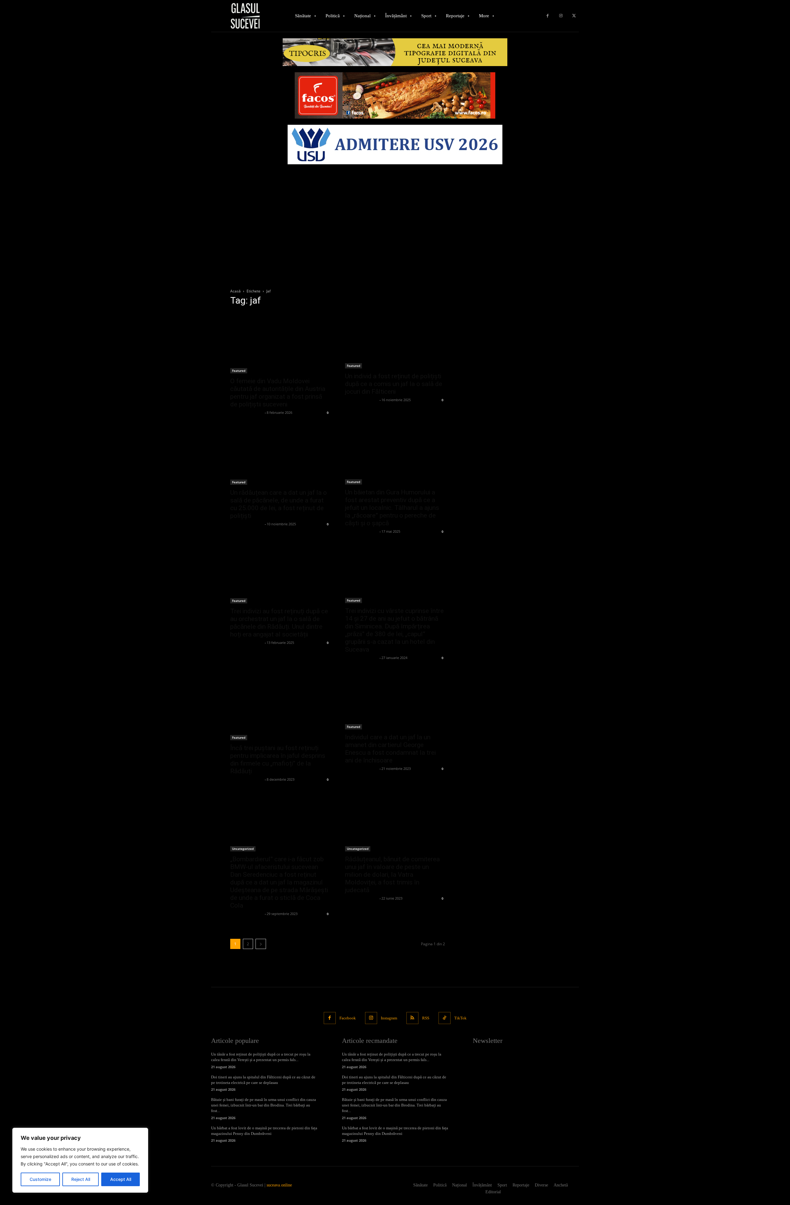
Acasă (235, 291)
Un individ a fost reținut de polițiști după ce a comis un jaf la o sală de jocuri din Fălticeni (393, 383)
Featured (238, 370)
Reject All (80, 1179)
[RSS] (412, 1018)
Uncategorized (243, 848)
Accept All (120, 1179)
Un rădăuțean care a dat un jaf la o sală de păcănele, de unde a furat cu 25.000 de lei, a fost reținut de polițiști (278, 504)
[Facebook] (548, 16)
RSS (425, 1018)
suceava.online (279, 1185)
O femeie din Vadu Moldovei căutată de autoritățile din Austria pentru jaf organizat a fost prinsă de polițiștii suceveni (277, 392)
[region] (80, 1160)
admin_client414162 (246, 412)
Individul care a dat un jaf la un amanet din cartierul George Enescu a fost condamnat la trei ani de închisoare (390, 748)
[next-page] (261, 944)
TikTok (460, 1018)
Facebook (347, 1018)
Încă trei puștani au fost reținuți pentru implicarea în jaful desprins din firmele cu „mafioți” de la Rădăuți (277, 759)
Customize (40, 1179)
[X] (574, 16)
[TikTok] (445, 1018)
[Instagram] (561, 16)
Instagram (389, 1018)
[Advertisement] (395, 213)
